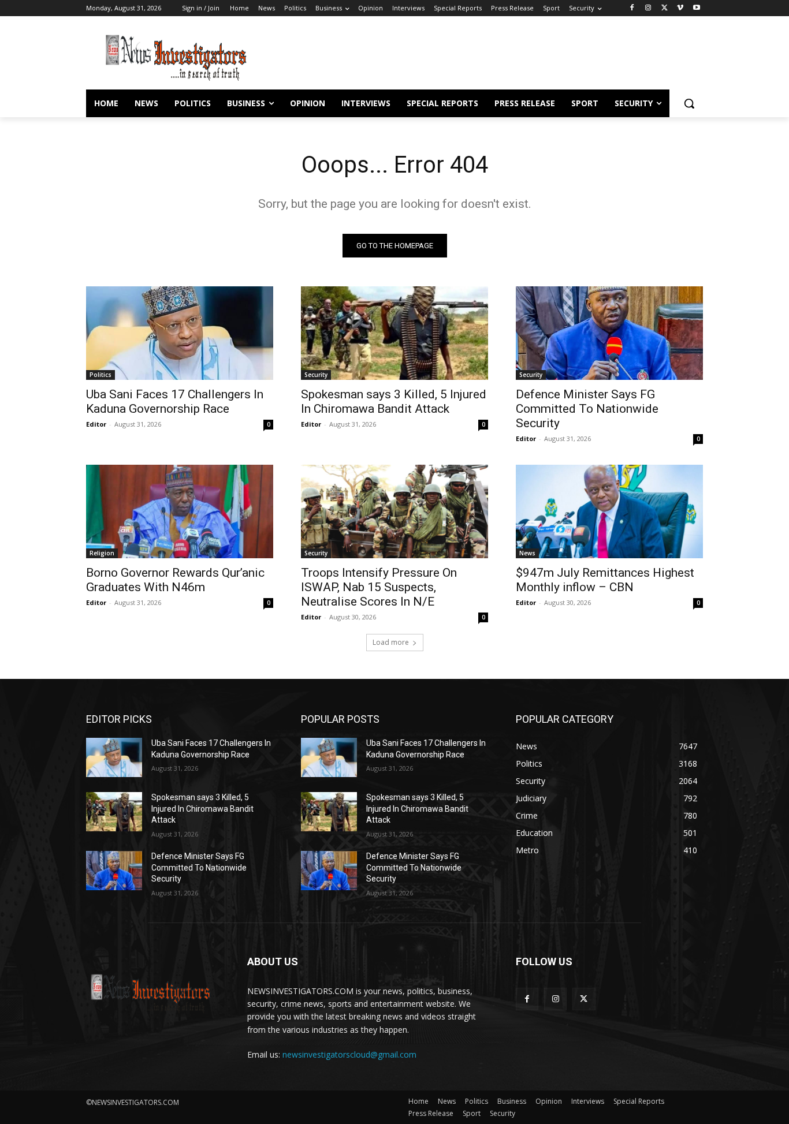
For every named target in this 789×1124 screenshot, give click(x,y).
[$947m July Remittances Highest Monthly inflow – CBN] (609, 511)
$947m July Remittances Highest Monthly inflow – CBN (605, 580)
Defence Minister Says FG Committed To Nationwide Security (587, 408)
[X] (664, 8)
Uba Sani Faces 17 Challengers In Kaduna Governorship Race (174, 401)
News (527, 553)
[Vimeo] (680, 8)
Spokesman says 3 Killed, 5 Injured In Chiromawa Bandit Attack (393, 401)
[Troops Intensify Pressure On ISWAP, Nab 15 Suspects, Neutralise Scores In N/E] (394, 511)
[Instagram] (648, 8)
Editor (96, 424)
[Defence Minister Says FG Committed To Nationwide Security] (609, 333)
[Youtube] (696, 8)
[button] (689, 103)
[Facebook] (632, 8)
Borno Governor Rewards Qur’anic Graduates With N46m (175, 580)
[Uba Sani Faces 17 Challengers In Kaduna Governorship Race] (179, 333)
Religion (102, 553)
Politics (100, 375)
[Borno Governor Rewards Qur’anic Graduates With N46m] (179, 511)
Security (315, 375)
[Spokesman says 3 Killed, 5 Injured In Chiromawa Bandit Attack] (394, 333)
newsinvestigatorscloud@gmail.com (349, 1054)
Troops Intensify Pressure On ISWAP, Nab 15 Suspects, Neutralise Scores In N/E (379, 587)
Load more (391, 642)
